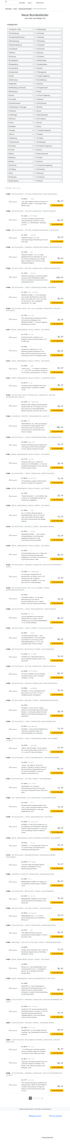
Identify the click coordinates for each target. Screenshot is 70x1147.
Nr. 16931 (24, 292)
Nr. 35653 (24, 550)
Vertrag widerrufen (47, 1137)
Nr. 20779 (24, 383)
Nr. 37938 (24, 745)
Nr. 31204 (24, 803)
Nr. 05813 (24, 199)
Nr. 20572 (24, 726)
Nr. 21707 (24, 459)
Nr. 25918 (24, 705)
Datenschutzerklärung (48, 1128)
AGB (42, 1132)
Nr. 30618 (24, 964)
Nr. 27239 (24, 614)
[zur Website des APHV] (35, 1116)
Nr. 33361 (24, 347)
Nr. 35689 (24, 983)
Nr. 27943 (24, 595)
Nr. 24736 (24, 654)
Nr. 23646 (24, 671)
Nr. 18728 (24, 493)
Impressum (45, 1130)
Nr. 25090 (24, 1006)
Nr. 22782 (24, 402)
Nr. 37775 (24, 930)
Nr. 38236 (24, 478)
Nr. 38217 (24, 1059)
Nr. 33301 (24, 879)
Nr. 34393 (24, 783)
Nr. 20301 (24, 421)
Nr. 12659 (24, 273)
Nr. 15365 (24, 216)
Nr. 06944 (24, 688)
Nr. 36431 (24, 633)
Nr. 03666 (24, 947)
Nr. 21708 (24, 334)
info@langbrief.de (16, 1141)
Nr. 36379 (24, 762)
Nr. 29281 (24, 1027)
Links (42, 1134)
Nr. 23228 (24, 252)
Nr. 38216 (24, 1047)
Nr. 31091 (24, 315)
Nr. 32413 (24, 843)
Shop (29, 3)
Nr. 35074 (24, 531)
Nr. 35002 (24, 822)
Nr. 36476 (24, 913)
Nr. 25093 (24, 572)
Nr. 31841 (24, 896)
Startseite (8, 9)
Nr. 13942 (24, 235)
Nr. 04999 (24, 862)
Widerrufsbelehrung (47, 1126)
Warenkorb (40, 3)
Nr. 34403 (24, 442)
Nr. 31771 (24, 1080)
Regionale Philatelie (25, 9)
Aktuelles (22, 3)
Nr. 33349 (24, 366)
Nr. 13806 (24, 510)
